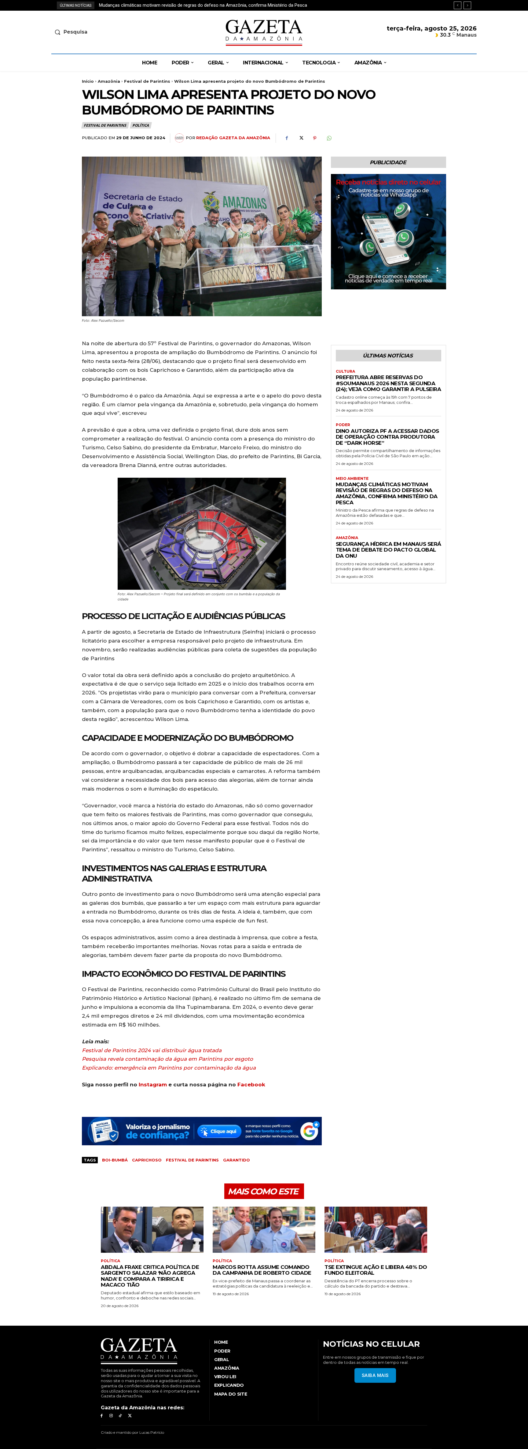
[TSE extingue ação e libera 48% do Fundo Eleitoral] (375, 1230)
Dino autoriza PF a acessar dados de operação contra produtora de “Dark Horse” (387, 437)
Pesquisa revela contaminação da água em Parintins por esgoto (167, 1059)
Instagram (153, 1084)
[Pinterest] (315, 138)
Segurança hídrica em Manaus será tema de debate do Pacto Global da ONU (175, 5)
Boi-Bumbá (115, 1159)
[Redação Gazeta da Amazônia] (180, 138)
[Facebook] (286, 138)
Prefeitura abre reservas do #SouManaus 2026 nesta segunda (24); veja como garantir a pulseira (388, 383)
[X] (301, 138)
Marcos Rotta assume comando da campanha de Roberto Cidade (262, 1270)
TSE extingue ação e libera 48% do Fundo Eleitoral (375, 1270)
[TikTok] (120, 1416)
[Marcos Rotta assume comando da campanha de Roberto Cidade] (264, 1230)
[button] (101, 32)
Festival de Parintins (147, 81)
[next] (467, 5)
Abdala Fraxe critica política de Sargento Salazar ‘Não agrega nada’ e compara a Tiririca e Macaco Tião (150, 1276)
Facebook (251, 1084)
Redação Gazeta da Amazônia (233, 137)
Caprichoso (147, 1159)
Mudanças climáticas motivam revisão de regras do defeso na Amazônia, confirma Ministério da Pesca (387, 493)
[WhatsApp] (329, 138)
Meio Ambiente (352, 478)
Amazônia (109, 81)
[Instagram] (111, 1416)
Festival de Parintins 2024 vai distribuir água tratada (152, 1050)
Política (140, 125)
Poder (343, 425)
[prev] (457, 5)
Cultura (345, 371)
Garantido (236, 1159)
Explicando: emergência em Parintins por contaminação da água (169, 1068)
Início (88, 81)
